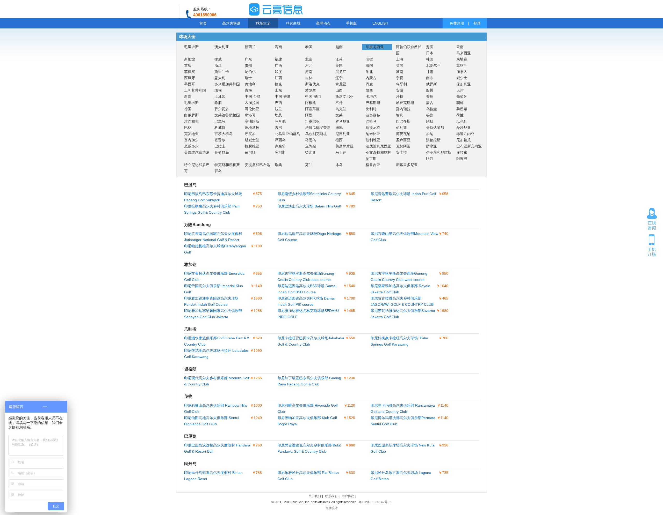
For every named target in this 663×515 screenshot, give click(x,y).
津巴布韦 (191, 121)
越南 (339, 47)
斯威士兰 (252, 140)
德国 (187, 109)
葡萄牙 (461, 96)
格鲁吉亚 (373, 165)
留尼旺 (250, 152)
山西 (339, 90)
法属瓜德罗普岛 (317, 127)
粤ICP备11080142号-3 (375, 502)
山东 (278, 90)
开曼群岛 (221, 152)
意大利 (219, 78)
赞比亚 (310, 152)
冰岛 (339, 165)
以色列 (461, 121)
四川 (429, 90)
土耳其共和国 (195, 90)
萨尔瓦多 (221, 109)
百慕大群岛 (223, 134)
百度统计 (331, 508)
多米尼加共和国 (227, 84)
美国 (339, 65)
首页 (203, 23)
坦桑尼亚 (312, 121)
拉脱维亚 (252, 146)
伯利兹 (401, 127)
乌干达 (340, 152)
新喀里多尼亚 (407, 165)
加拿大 (461, 72)
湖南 (399, 72)
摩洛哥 (250, 115)
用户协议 (348, 496)
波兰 (278, 109)
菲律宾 (189, 72)
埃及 (278, 115)
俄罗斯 (431, 84)
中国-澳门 (313, 96)
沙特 (399, 96)
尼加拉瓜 (463, 140)
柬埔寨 (461, 59)
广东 (248, 59)
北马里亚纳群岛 (287, 134)
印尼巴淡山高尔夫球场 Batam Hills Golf (309, 206)
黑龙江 (340, 72)
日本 (429, 53)
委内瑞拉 (403, 109)
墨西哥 (189, 84)
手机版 (351, 23)
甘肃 (429, 72)
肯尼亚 (340, 84)
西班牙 (189, 78)
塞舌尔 (219, 140)
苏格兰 (461, 65)
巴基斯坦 (373, 103)
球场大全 (263, 23)
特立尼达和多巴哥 (197, 168)
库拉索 (461, 152)
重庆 (187, 65)
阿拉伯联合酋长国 (408, 50)
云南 (460, 47)
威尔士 (461, 78)
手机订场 (652, 245)
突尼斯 (280, 152)
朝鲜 (460, 103)
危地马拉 (252, 127)
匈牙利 (401, 84)
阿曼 (308, 115)
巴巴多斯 (403, 121)
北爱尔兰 (433, 65)
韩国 (429, 59)
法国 (369, 65)
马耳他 (280, 121)
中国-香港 (283, 96)
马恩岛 (310, 140)
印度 (278, 72)
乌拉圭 (431, 109)
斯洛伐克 (312, 84)
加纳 (429, 134)
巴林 (187, 127)
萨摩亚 (431, 146)
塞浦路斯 (252, 121)
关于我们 (314, 496)
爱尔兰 (310, 90)
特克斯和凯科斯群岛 (227, 168)
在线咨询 (652, 219)
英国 (399, 65)
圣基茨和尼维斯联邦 (438, 155)
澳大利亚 (221, 47)
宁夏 (399, 78)
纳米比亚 (373, 134)
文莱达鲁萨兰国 (227, 115)
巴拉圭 (219, 146)
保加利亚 (463, 84)
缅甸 (218, 90)
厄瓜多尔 (191, 146)
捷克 (278, 84)
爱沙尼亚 (463, 127)
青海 (248, 90)
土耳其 (219, 96)
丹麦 (369, 84)
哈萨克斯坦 (405, 103)
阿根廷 (310, 103)
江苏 (339, 59)
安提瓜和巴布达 (257, 165)
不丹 (339, 103)
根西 (339, 140)
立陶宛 (310, 146)
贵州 (248, 65)
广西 (278, 65)
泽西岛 (280, 140)
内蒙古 (371, 78)
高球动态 (323, 23)
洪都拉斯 (433, 140)
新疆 (187, 96)
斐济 (429, 47)
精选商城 (293, 23)
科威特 (219, 127)
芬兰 (308, 165)
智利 (399, 115)
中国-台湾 (253, 96)
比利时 (371, 109)
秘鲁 (429, 115)
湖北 (369, 72)
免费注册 (457, 23)
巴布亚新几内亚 (469, 146)
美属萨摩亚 (344, 146)
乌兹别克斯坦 (316, 134)
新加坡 (189, 59)
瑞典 (278, 165)
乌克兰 (340, 109)
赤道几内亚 (465, 134)
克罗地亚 (191, 134)
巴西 (278, 103)
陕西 (369, 90)
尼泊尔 (250, 72)
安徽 (399, 90)
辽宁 (339, 78)
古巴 (278, 127)
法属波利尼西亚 (378, 146)
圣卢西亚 (403, 140)
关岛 (429, 96)
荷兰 (460, 115)
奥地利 (250, 84)
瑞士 (248, 78)
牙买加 (250, 134)
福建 (278, 59)
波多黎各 (373, 115)
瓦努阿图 (403, 146)
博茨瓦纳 (403, 134)
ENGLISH (380, 23)
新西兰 (250, 47)
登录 (477, 23)
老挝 (369, 59)
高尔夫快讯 (231, 23)
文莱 (339, 115)
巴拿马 (219, 121)
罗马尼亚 (342, 121)
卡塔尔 (371, 96)
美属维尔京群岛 (197, 152)
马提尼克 (373, 127)
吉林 (308, 78)
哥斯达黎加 (435, 127)
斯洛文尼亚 (344, 96)
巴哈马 (371, 121)
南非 (429, 78)
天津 (460, 90)
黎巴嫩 (461, 109)
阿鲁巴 (461, 158)
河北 (308, 65)
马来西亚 (463, 53)
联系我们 (331, 496)
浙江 (218, 65)
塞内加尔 (191, 140)
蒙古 (429, 103)
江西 (278, 78)
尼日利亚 (342, 134)
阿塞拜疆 (312, 109)
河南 (308, 72)
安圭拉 (401, 152)
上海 (399, 59)
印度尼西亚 (375, 47)
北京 (308, 59)
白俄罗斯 (191, 115)
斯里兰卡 (221, 72)
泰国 (308, 47)
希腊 (218, 103)
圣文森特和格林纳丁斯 (378, 155)
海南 (278, 47)
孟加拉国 (252, 103)
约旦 (429, 121)
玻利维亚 (373, 140)
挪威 (218, 59)
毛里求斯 (191, 47)
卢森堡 (280, 146)
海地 (339, 127)
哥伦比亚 (252, 109)
